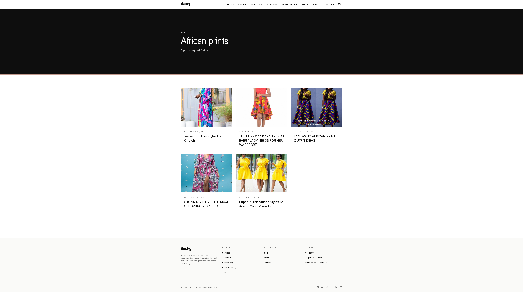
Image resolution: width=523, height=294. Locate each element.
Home (230, 4)
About (242, 4)
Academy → (310, 253)
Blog (316, 4)
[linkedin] (336, 287)
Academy (272, 4)
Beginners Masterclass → (316, 258)
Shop (305, 4)
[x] (341, 287)
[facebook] (327, 287)
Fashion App (289, 4)
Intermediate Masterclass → (317, 262)
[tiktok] (331, 287)
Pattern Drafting (229, 267)
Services (256, 4)
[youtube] (322, 287)
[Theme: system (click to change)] (339, 4)
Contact (329, 4)
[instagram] (318, 287)
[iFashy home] (186, 4)
